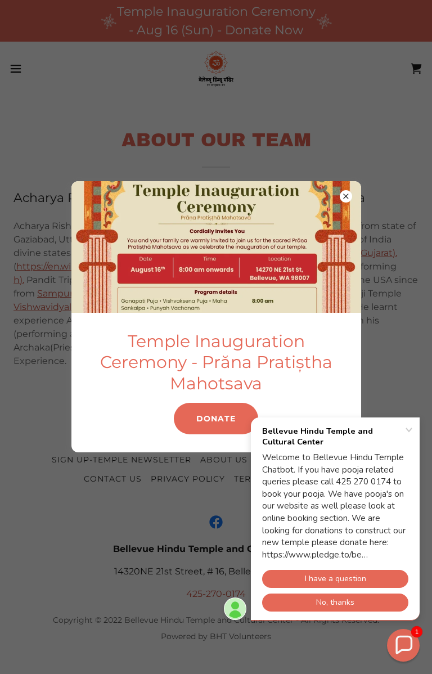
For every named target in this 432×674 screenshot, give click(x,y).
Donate (216, 419)
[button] (403, 645)
